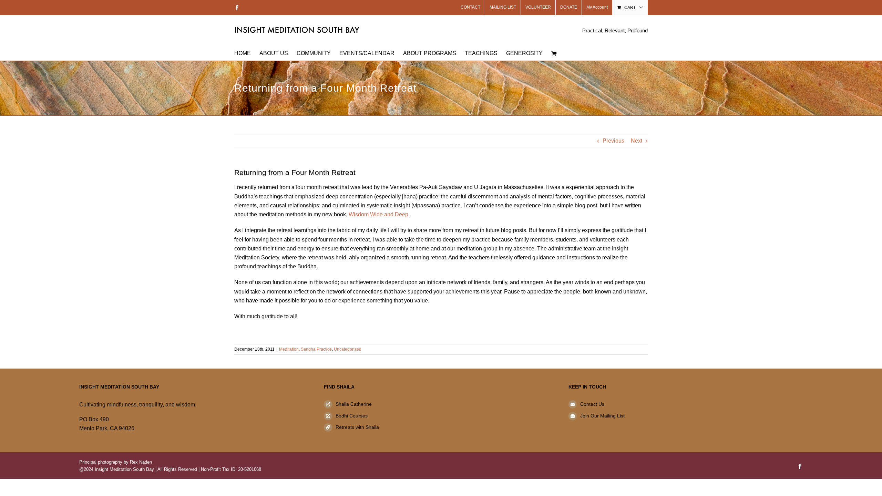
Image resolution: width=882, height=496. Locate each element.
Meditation (289, 349)
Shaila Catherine (354, 404)
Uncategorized (347, 349)
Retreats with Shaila (357, 427)
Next (636, 141)
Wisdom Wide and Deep (378, 214)
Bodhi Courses (352, 415)
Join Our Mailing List (602, 415)
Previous (613, 141)
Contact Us (592, 404)
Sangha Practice (316, 349)
